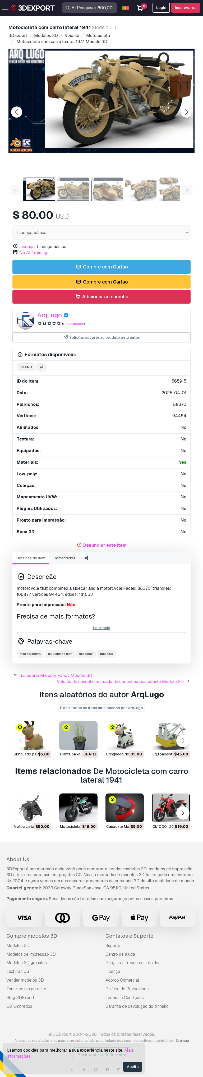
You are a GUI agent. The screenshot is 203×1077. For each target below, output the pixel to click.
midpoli (106, 654)
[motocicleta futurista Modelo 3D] (78, 807)
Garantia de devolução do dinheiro (137, 1006)
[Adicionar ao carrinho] (33, 742)
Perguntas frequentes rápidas (132, 962)
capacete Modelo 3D (124, 826)
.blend (26, 367)
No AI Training (33, 253)
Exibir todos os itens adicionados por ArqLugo (101, 707)
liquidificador (60, 654)
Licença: (27, 246)
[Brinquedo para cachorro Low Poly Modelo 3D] (32, 735)
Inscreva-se (186, 7)
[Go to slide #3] (107, 189)
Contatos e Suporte (129, 935)
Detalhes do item (30, 558)
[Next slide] (186, 112)
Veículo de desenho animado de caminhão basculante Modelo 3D (120, 681)
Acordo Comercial (122, 980)
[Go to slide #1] (39, 189)
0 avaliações (73, 324)
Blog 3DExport (20, 997)
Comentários (64, 558)
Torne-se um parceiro (26, 989)
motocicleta (30, 654)
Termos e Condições (124, 997)
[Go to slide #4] (140, 189)
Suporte (112, 945)
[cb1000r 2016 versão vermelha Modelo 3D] (171, 807)
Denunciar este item (105, 545)
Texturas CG (17, 971)
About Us (17, 859)
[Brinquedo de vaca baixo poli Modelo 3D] (124, 735)
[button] (183, 741)
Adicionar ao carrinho (104, 297)
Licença (112, 971)
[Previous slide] (16, 112)
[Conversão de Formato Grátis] (41, 367)
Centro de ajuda (120, 954)
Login (161, 7)
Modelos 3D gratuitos (26, 962)
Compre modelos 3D (31, 935)
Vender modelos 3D (25, 980)
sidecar (86, 654)
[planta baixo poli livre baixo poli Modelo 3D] (78, 735)
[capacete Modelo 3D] (124, 807)
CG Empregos (19, 1006)
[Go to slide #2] (73, 189)
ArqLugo (49, 315)
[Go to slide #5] (174, 189)
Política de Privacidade (127, 989)
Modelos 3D (18, 945)
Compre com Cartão (105, 267)
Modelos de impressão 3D (31, 954)
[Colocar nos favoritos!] (43, 742)
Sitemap (182, 1040)
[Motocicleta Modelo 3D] (32, 807)
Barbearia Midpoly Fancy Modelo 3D (55, 675)
